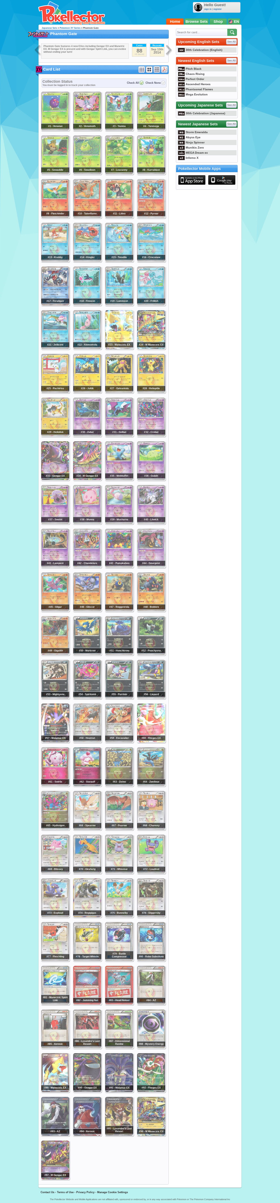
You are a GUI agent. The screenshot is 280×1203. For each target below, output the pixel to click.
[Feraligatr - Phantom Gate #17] (55, 304)
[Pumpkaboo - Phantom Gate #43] (119, 566)
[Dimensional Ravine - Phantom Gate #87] (119, 1047)
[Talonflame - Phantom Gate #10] (87, 217)
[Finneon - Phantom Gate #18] (87, 304)
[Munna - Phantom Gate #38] (87, 523)
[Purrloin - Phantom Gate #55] (119, 697)
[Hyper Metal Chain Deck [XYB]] (169, 50)
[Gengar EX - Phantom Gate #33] (55, 479)
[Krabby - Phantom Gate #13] (55, 260)
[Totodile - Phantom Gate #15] (119, 260)
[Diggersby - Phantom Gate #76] (151, 916)
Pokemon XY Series (70, 28)
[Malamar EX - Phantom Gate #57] (55, 741)
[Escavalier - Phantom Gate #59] (119, 741)
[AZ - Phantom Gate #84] (151, 1003)
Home (175, 21)
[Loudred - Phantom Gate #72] (151, 872)
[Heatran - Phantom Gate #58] (87, 741)
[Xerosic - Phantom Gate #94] (87, 1135)
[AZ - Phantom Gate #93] (55, 1135)
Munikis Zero (195, 147)
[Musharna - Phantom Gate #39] (119, 523)
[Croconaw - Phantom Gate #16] (151, 260)
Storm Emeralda (197, 132)
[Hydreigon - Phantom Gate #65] (55, 829)
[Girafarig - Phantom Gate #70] (87, 872)
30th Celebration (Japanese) (205, 113)
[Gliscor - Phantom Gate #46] (87, 610)
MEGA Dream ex (197, 152)
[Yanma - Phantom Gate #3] (119, 129)
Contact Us (47, 1192)
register (217, 9)
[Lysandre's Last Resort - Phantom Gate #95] (119, 1135)
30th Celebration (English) (204, 50)
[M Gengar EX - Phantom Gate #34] (87, 479)
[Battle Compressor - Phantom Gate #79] (119, 960)
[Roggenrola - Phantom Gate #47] (119, 610)
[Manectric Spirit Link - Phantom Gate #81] (55, 1003)
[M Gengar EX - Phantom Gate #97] (55, 1178)
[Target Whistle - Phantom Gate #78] (87, 960)
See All (231, 41)
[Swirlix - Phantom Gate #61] (55, 785)
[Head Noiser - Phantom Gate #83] (119, 1003)
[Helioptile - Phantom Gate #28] (151, 392)
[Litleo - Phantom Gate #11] (119, 217)
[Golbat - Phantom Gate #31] (119, 435)
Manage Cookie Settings (112, 1192)
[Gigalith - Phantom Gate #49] (55, 654)
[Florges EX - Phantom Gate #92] (151, 1091)
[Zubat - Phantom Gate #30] (87, 435)
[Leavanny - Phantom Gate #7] (119, 173)
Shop (218, 21)
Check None (153, 82)
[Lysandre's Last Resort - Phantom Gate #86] (87, 1047)
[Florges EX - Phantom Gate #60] (151, 741)
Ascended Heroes (198, 84)
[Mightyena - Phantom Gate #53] (55, 697)
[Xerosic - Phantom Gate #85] (55, 1047)
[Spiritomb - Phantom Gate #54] (87, 697)
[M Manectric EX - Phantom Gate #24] (151, 348)
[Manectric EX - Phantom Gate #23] (119, 348)
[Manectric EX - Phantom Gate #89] (55, 1091)
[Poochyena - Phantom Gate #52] (151, 654)
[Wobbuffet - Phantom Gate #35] (119, 479)
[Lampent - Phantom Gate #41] (55, 566)
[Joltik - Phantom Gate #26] (87, 392)
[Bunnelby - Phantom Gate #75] (119, 916)
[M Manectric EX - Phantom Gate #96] (151, 1135)
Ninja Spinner (195, 142)
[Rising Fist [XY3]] (37, 50)
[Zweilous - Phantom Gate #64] (151, 785)
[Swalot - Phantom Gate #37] (55, 523)
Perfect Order (195, 79)
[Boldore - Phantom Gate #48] (151, 610)
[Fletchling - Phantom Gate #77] (55, 960)
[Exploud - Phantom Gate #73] (55, 916)
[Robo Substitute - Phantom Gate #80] (151, 960)
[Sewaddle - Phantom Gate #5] (55, 173)
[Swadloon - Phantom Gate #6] (87, 173)
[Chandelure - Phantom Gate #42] (87, 566)
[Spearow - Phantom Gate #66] (87, 829)
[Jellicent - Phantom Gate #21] (55, 348)
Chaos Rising (195, 74)
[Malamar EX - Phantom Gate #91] (119, 1091)
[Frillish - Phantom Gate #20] (151, 304)
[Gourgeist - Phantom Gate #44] (151, 566)
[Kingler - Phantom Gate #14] (87, 260)
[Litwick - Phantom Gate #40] (151, 523)
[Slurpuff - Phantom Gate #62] (87, 785)
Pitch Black (193, 68)
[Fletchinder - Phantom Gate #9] (55, 217)
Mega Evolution (197, 94)
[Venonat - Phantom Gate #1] (55, 129)
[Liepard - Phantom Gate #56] (151, 697)
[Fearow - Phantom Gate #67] (119, 829)
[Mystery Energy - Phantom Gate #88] (151, 1047)
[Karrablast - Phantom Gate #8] (151, 173)
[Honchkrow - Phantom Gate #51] (119, 654)
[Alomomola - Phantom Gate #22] (87, 348)
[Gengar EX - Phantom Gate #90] (87, 1091)
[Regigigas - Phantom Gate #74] (87, 916)
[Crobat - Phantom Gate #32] (151, 435)
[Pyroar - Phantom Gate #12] (151, 217)
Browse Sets (197, 21)
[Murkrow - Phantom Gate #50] (87, 654)
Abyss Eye (193, 137)
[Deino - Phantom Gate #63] (119, 785)
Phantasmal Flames (199, 89)
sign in (208, 9)
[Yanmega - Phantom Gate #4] (151, 129)
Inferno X (192, 157)
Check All (133, 82)
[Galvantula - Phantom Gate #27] (119, 392)
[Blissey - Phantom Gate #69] (55, 872)
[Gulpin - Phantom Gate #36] (151, 479)
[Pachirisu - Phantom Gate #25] (55, 392)
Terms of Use (65, 1192)
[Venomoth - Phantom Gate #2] (87, 129)
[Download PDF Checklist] (164, 69)
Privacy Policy (85, 1192)
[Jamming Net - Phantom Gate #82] (87, 1003)
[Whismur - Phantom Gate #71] (119, 872)
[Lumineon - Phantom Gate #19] (119, 304)
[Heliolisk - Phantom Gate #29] (55, 435)
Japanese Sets (49, 28)
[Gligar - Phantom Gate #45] (55, 610)
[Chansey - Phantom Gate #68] (151, 829)
